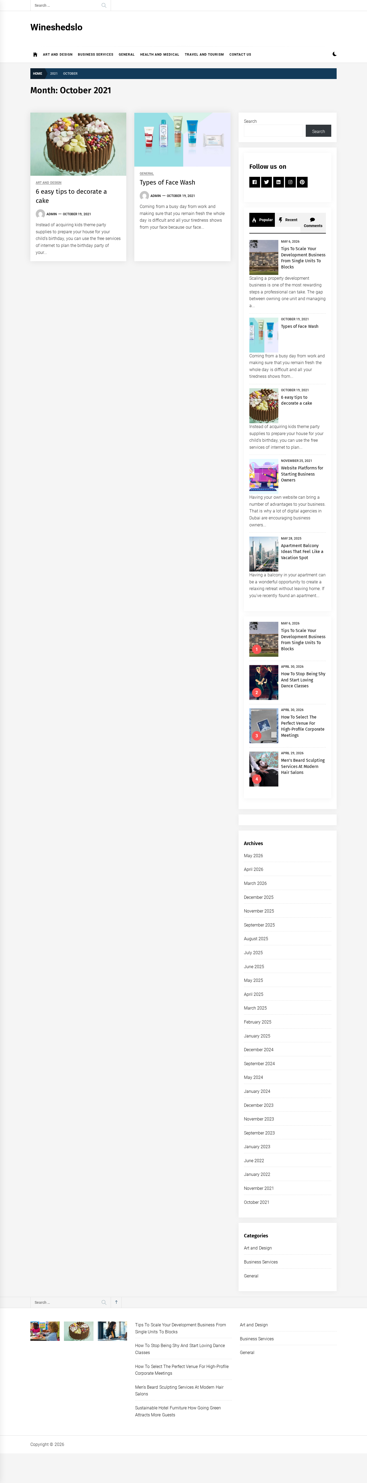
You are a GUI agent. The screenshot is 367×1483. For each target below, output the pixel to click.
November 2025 (259, 911)
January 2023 (257, 1146)
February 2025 (257, 1022)
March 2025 (255, 1008)
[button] (335, 54)
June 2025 (254, 966)
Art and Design (58, 54)
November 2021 (259, 1188)
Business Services (95, 54)
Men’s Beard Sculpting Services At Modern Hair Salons (303, 766)
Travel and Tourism (204, 54)
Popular (265, 220)
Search (250, 121)
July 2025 (253, 952)
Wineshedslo (56, 27)
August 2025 (256, 938)
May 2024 (253, 1077)
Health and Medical (159, 54)
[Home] (35, 54)
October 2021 (256, 1202)
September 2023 (259, 1133)
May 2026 (253, 855)
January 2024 (257, 1091)
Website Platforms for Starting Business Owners (302, 474)
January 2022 (257, 1174)
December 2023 (259, 1105)
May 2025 (253, 980)
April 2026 (253, 869)
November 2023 (259, 1119)
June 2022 (254, 1160)
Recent (291, 220)
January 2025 (257, 1036)
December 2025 (259, 897)
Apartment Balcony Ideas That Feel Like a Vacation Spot (302, 551)
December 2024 (259, 1049)
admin (51, 214)
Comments (313, 226)
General (127, 54)
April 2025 (253, 994)
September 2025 (259, 925)
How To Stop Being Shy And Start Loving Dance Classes (303, 679)
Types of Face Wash (167, 182)
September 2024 (259, 1063)
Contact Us (240, 54)
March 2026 (255, 883)
